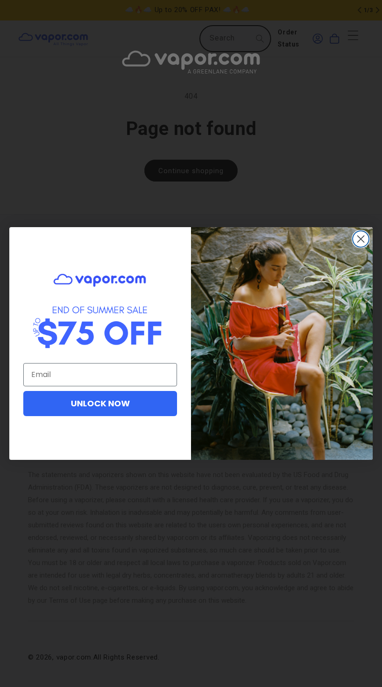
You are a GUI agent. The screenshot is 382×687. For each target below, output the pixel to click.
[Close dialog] (361, 239)
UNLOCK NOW (100, 403)
